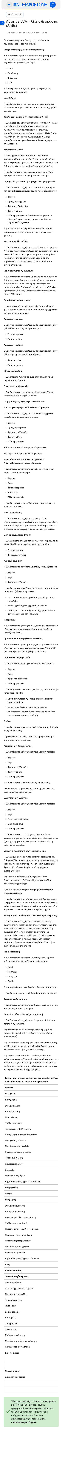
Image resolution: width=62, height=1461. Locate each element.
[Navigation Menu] (9, 5)
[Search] (53, 5)
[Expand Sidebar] (2, 739)
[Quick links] (30, 5)
